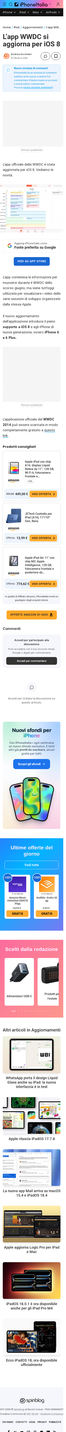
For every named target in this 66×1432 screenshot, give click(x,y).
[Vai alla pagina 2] (18, 1011)
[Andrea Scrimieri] (6, 56)
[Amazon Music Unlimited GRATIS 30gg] (17, 884)
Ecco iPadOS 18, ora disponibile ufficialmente (31, 1362)
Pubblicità (55, 1422)
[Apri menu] (50, 4)
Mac (36, 12)
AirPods (51, 12)
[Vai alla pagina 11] (48, 1011)
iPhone (7, 12)
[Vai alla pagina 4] (25, 1011)
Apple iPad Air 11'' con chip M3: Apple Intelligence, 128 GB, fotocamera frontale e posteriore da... (39, 565)
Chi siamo (7, 1422)
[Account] (58, 4)
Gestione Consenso (51, 1413)
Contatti (21, 1422)
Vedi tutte (31, 865)
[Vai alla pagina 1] (13, 1011)
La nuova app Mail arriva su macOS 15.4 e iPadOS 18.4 (31, 1193)
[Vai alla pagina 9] (41, 1011)
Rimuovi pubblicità (31, 150)
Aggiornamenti (33, 27)
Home (7, 27)
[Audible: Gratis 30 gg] (47, 884)
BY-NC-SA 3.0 (31, 1413)
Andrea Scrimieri (21, 54)
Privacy (42, 1422)
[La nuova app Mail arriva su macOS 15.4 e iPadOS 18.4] (31, 1167)
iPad (22, 12)
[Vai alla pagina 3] (22, 1011)
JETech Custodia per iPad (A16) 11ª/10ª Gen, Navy (38, 517)
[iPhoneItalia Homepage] (30, 4)
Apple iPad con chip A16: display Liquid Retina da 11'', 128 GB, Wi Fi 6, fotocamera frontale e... (39, 469)
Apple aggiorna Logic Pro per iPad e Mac (31, 1249)
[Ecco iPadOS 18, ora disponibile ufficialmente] (31, 1337)
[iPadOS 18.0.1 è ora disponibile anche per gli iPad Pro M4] (31, 1280)
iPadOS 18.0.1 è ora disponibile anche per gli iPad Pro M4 (31, 1306)
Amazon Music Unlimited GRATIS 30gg (17, 900)
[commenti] (45, 56)
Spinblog (19, 1409)
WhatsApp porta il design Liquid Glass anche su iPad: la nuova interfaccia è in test (32, 1082)
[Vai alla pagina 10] (45, 1011)
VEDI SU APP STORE (31, 261)
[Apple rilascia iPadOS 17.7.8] (31, 1115)
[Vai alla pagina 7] (35, 1011)
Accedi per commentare (32, 660)
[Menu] (4, 4)
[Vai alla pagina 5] (28, 1011)
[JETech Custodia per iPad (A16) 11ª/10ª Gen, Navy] (13, 516)
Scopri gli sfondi (29, 764)
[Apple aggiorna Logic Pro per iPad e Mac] (31, 1224)
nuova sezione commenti (37, 87)
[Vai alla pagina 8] (38, 1011)
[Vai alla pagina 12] (51, 1011)
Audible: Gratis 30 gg (46, 899)
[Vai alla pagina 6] (31, 1011)
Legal (32, 1422)
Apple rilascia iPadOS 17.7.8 (32, 1139)
